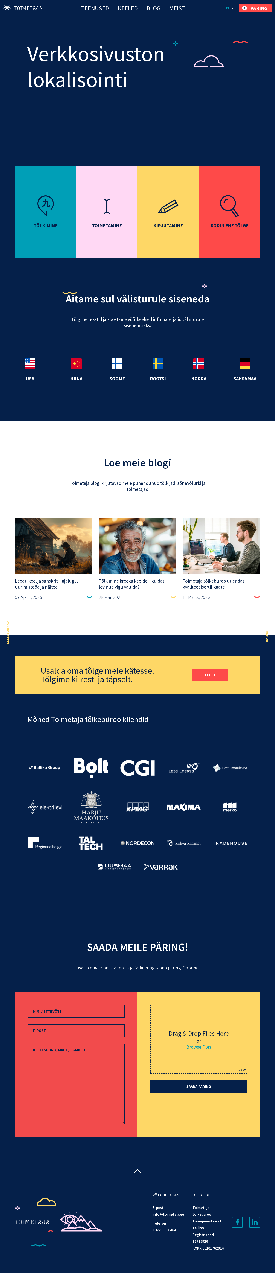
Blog (153, 8)
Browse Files (198, 1047)
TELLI (209, 675)
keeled (128, 8)
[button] (230, 8)
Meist (177, 8)
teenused (95, 8)
